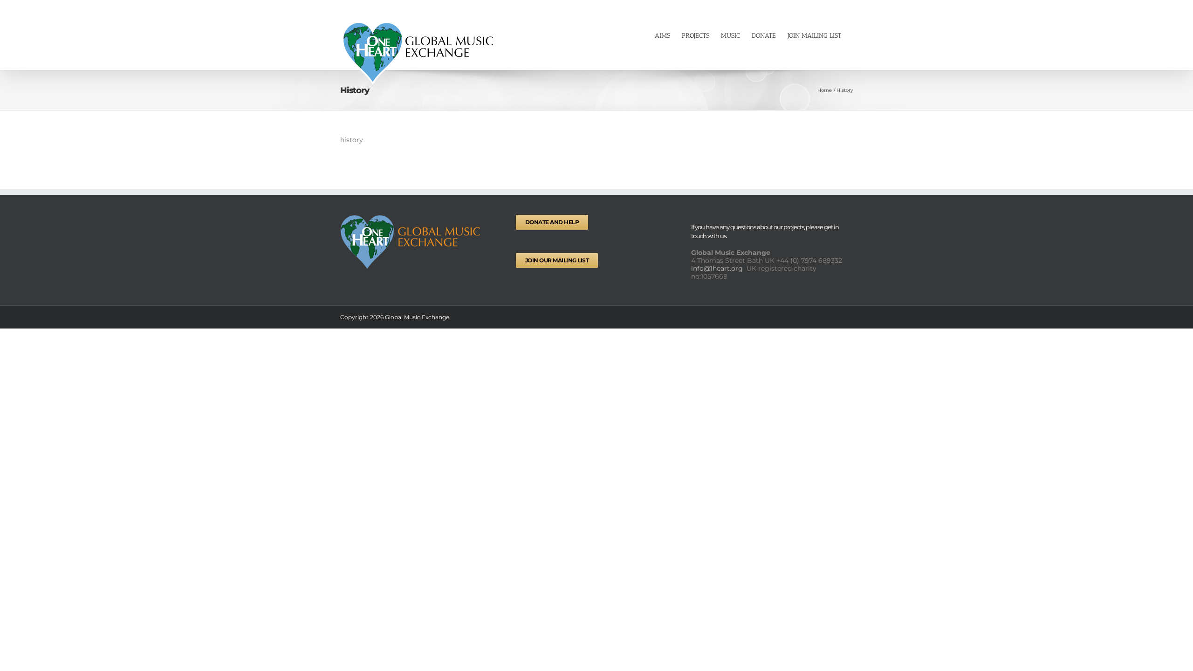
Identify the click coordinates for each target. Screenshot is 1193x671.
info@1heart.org (718, 268)
